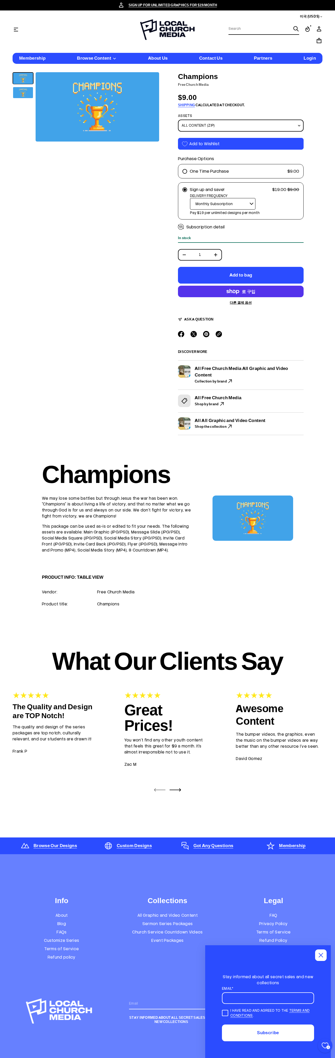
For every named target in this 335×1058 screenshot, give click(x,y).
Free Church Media (193, 84)
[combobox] (259, 28)
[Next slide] (175, 790)
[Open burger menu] (16, 29)
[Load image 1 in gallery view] (23, 78)
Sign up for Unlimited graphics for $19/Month (173, 5)
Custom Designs (134, 845)
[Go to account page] (319, 29)
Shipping (186, 105)
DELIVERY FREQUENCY (208, 196)
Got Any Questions (213, 845)
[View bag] (319, 40)
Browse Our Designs (55, 845)
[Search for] (296, 29)
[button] (307, 29)
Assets (185, 116)
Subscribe (268, 1033)
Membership (292, 845)
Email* (227, 988)
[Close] (321, 955)
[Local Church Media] (167, 29)
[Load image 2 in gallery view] (23, 92)
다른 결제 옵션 (241, 303)
